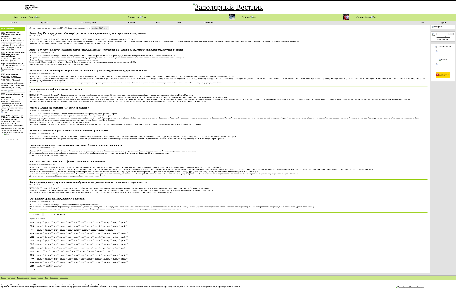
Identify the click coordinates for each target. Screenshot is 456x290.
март (55, 222)
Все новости (13, 139)
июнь (76, 222)
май (69, 222)
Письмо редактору (23, 278)
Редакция (11, 278)
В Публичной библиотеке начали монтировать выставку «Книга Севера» (12, 95)
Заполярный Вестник (10, 285)
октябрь (107, 222)
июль (82, 222)
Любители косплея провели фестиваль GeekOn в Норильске (11, 34)
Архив (40, 278)
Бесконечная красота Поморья (24, 17)
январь (39, 222)
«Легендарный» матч (363, 17)
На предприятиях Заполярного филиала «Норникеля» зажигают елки (11, 76)
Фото (46, 278)
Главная (3, 278)
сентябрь (98, 222)
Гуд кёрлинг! (246, 17)
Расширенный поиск (443, 37)
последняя (61, 214)
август (89, 222)
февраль (48, 222)
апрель (62, 222)
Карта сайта (64, 278)
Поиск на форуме (442, 39)
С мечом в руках (134, 17)
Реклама (33, 278)
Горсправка (54, 278)
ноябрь (115, 222)
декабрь (123, 222)
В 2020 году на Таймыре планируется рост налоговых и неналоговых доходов (12, 117)
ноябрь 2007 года (100, 28)
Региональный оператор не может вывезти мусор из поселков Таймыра (13, 54)
